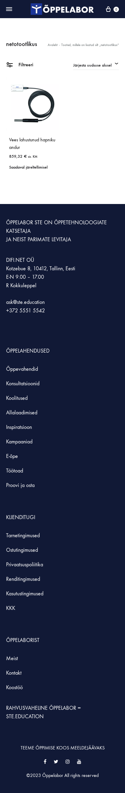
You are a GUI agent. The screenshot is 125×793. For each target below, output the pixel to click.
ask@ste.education (25, 302)
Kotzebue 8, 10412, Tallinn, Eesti (40, 268)
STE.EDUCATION (25, 716)
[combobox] (96, 64)
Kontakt (14, 673)
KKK (10, 608)
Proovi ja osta (20, 485)
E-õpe (12, 456)
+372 (12, 311)
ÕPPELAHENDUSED (27, 351)
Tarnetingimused (23, 535)
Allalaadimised (21, 413)
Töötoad (14, 471)
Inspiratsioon (19, 427)
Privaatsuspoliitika (24, 564)
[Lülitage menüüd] (9, 9)
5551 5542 (32, 311)
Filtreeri (25, 64)
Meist (12, 658)
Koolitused (17, 398)
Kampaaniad (20, 442)
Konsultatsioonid (22, 383)
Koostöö (14, 687)
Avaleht (53, 45)
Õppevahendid (22, 369)
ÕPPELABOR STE (24, 222)
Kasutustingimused (24, 594)
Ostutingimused (22, 550)
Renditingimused (23, 579)
